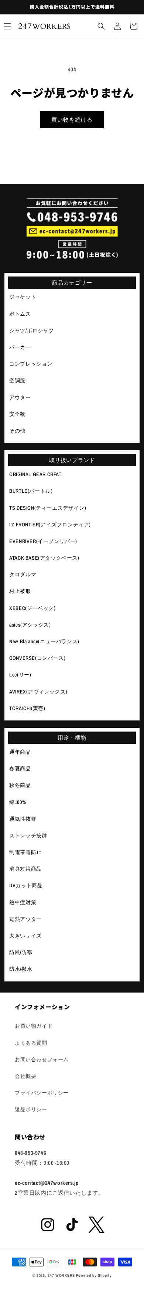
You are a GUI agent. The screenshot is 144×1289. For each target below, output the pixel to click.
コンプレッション (30, 363)
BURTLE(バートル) (30, 491)
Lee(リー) (20, 674)
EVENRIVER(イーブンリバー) (43, 541)
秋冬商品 (20, 785)
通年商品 (20, 752)
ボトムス (20, 314)
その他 (17, 430)
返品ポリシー (31, 1109)
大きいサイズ (25, 935)
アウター (20, 397)
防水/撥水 (20, 969)
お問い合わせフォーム (42, 1059)
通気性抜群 (22, 818)
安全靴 (17, 414)
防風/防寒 (20, 952)
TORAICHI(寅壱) (27, 708)
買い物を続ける (72, 119)
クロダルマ (22, 574)
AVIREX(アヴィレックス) (38, 691)
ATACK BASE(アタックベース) (44, 557)
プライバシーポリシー (42, 1092)
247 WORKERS (61, 1275)
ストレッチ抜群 (28, 835)
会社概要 (25, 1076)
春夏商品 (20, 768)
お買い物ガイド (33, 1025)
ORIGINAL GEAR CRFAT (35, 474)
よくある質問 (31, 1042)
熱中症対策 (22, 902)
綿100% (17, 802)
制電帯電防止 (25, 852)
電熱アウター (25, 919)
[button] (101, 26)
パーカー (20, 347)
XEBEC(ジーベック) (32, 608)
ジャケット (22, 297)
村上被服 (20, 591)
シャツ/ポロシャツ (31, 330)
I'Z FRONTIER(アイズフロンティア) (50, 524)
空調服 (17, 380)
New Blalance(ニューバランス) (44, 641)
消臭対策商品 (25, 868)
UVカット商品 (25, 885)
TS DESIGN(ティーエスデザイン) (47, 508)
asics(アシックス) (30, 624)
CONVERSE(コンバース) (37, 658)
